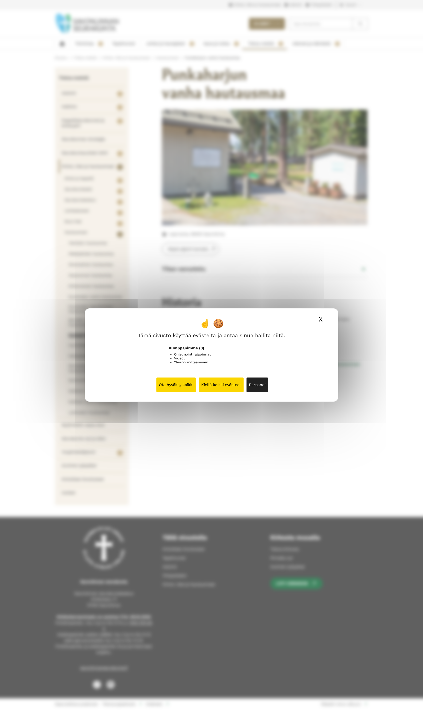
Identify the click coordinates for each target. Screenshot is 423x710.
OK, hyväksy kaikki (176, 384)
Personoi (257, 384)
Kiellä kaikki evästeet (221, 384)
